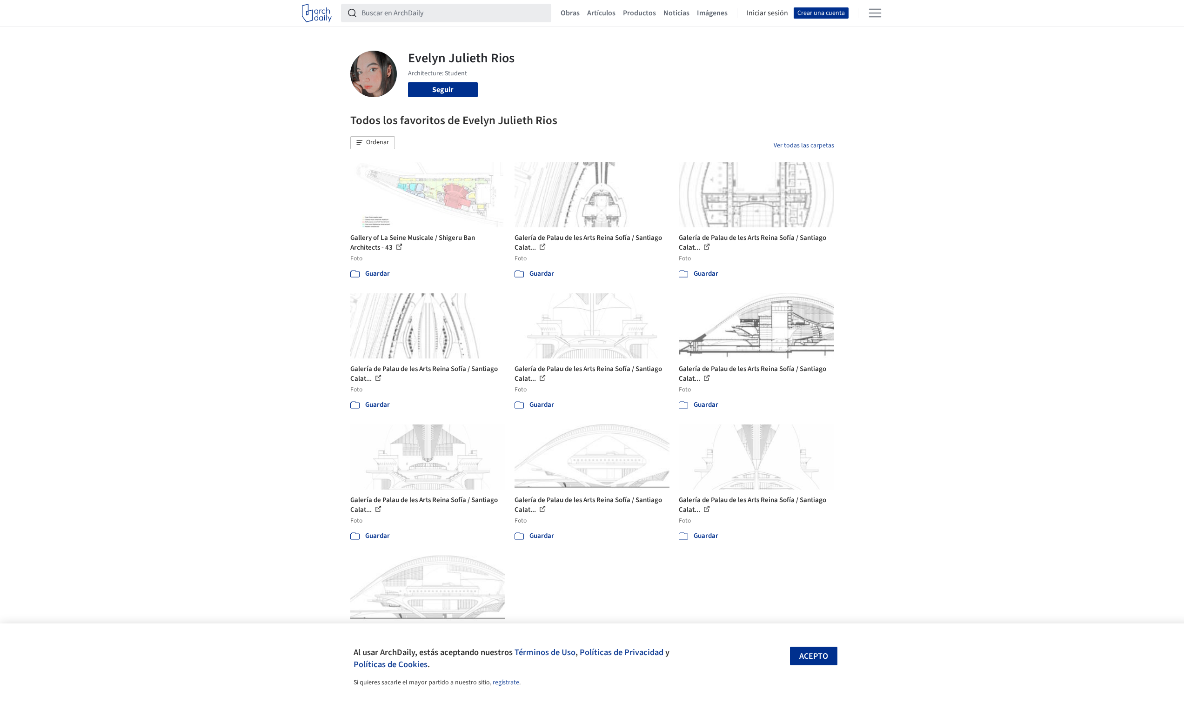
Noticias (676, 13)
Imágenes (712, 13)
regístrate (506, 682)
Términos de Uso (545, 652)
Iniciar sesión (767, 13)
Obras (570, 13)
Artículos (601, 13)
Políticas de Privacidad (621, 652)
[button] (372, 142)
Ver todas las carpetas (804, 145)
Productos (639, 13)
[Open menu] (875, 13)
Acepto (813, 656)
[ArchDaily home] (317, 13)
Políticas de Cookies (391, 664)
